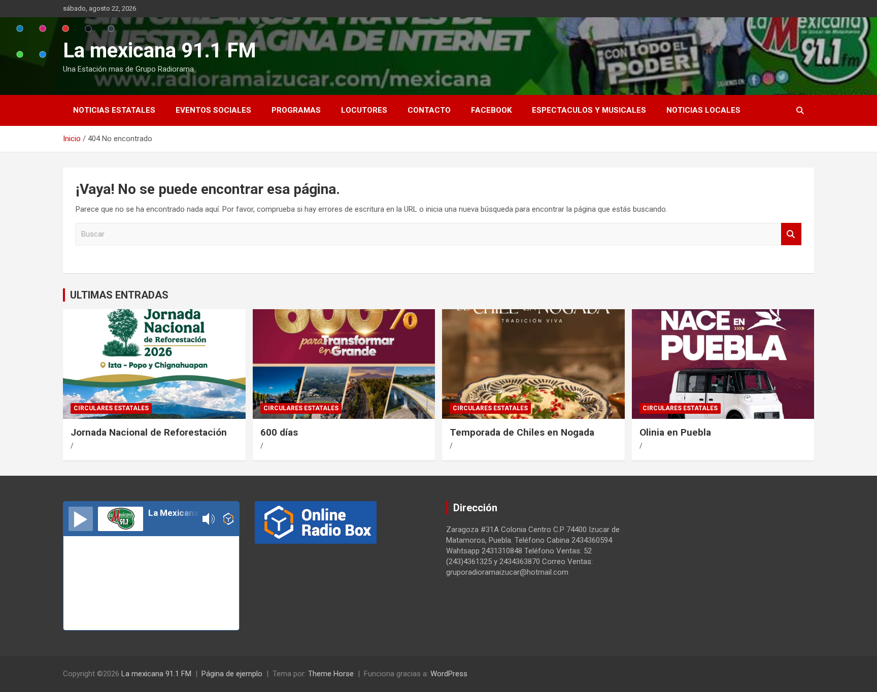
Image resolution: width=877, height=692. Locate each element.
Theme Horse (331, 673)
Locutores (364, 110)
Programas (296, 110)
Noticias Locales (703, 110)
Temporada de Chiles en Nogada (522, 432)
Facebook (491, 110)
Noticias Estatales (114, 110)
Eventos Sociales (213, 110)
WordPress (448, 673)
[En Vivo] (81, 519)
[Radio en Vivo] (228, 519)
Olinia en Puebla (675, 432)
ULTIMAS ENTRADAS (119, 295)
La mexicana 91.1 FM (159, 50)
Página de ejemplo (231, 673)
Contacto (429, 110)
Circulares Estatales (111, 408)
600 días (279, 432)
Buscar (791, 234)
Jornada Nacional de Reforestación (149, 432)
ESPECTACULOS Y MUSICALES (589, 110)
